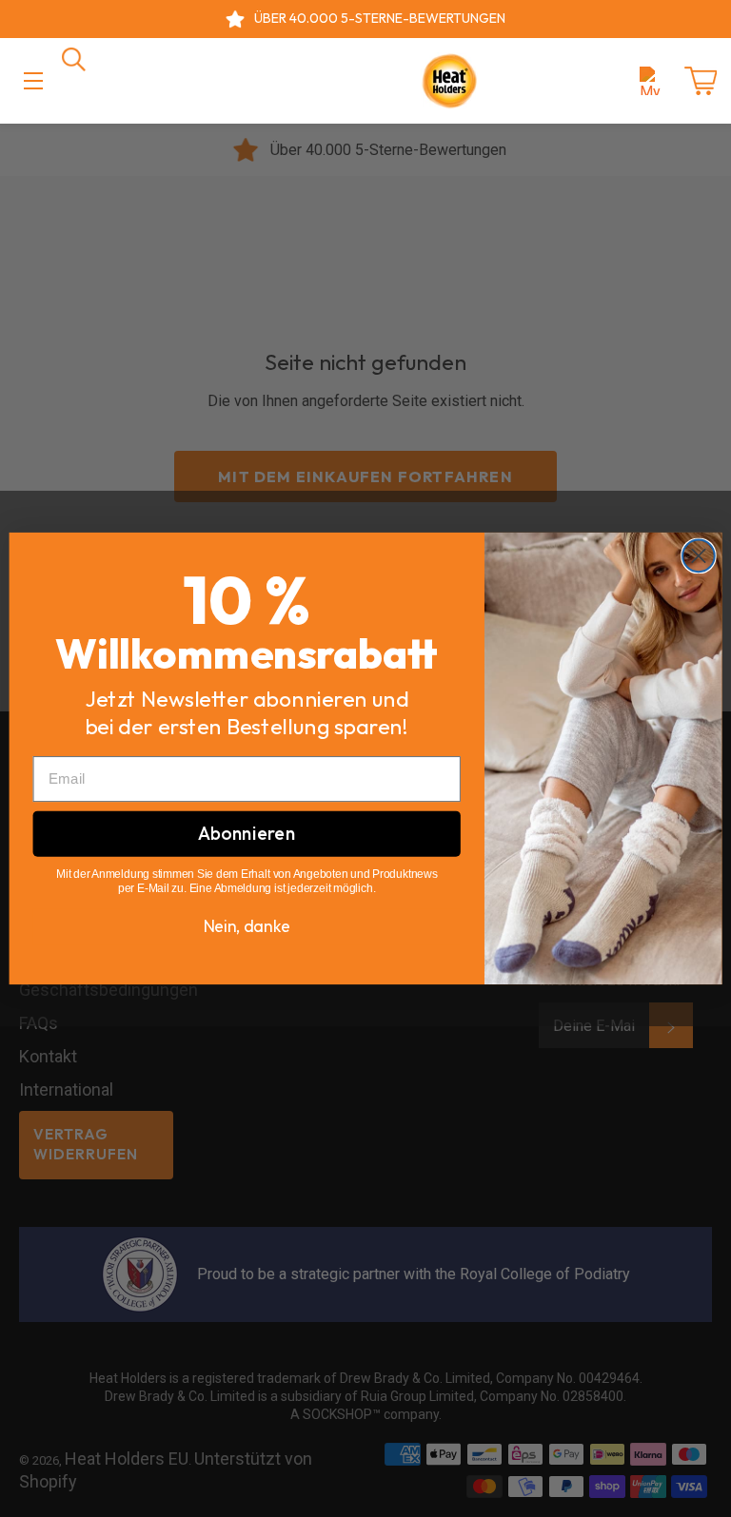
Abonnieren (246, 833)
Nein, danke (247, 926)
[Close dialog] (698, 556)
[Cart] (700, 81)
